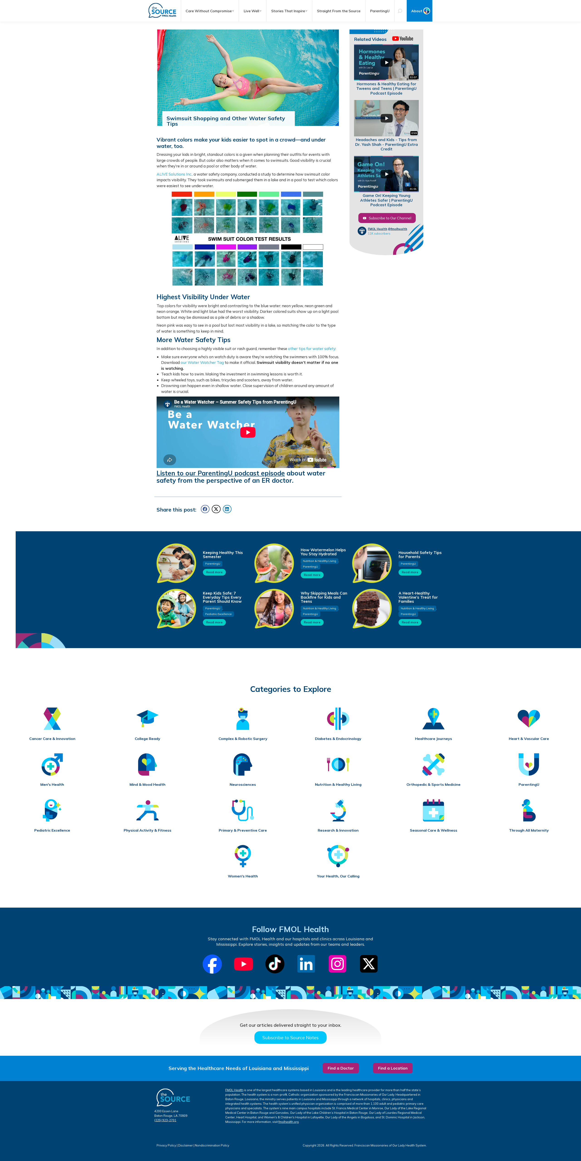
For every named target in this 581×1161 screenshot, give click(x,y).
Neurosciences (243, 784)
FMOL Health (377, 229)
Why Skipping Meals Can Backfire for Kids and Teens (324, 597)
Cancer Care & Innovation (52, 739)
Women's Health (243, 876)
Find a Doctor (341, 1068)
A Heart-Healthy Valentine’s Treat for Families (418, 597)
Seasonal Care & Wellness (433, 830)
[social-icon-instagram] (337, 964)
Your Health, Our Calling (338, 876)
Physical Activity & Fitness (147, 830)
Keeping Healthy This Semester (223, 554)
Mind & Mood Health (147, 784)
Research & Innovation (338, 830)
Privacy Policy (166, 1145)
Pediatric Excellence (218, 614)
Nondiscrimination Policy (212, 1145)
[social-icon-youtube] (243, 964)
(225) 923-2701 (165, 1120)
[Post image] (176, 563)
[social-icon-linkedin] (306, 964)
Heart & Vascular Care (529, 739)
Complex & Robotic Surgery (243, 739)
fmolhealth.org (288, 1122)
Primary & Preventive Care (243, 830)
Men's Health (52, 784)
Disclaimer (185, 1145)
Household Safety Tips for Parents (420, 554)
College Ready (147, 739)
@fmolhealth (397, 229)
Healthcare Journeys (433, 739)
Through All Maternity (529, 830)
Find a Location (393, 1068)
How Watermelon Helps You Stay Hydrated (323, 551)
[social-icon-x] (369, 964)
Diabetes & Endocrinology (338, 739)
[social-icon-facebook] (212, 964)
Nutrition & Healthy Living (319, 561)
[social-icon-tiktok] (274, 963)
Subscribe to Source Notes (290, 1037)
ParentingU (212, 563)
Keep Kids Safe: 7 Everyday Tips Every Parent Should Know (222, 597)
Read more (214, 572)
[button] (205, 509)
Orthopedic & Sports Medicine (433, 784)
